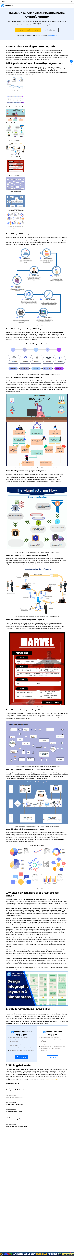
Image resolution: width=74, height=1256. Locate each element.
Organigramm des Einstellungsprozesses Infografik (15, 209)
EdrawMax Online (54, 326)
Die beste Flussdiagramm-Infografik (15, 123)
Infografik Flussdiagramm (15, 91)
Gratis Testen (22, 1057)
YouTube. (30, 969)
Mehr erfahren (50, 30)
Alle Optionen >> (52, 35)
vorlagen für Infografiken (51, 1080)
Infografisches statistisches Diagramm (15, 227)
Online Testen (52, 1057)
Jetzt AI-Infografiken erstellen (28, 30)
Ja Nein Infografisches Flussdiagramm (15, 192)
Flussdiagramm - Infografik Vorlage (15, 106)
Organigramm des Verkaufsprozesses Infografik (15, 157)
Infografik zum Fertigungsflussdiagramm (15, 139)
